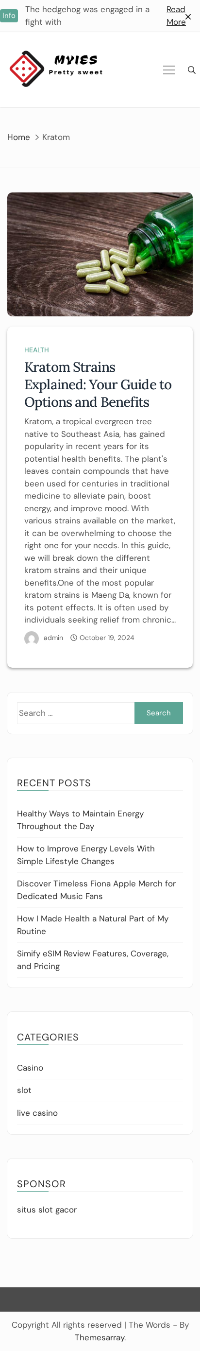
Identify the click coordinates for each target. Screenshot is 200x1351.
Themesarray (99, 1337)
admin (53, 637)
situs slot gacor (47, 1209)
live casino (37, 1113)
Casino (30, 1067)
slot (24, 1090)
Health (36, 350)
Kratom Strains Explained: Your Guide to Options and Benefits (97, 384)
